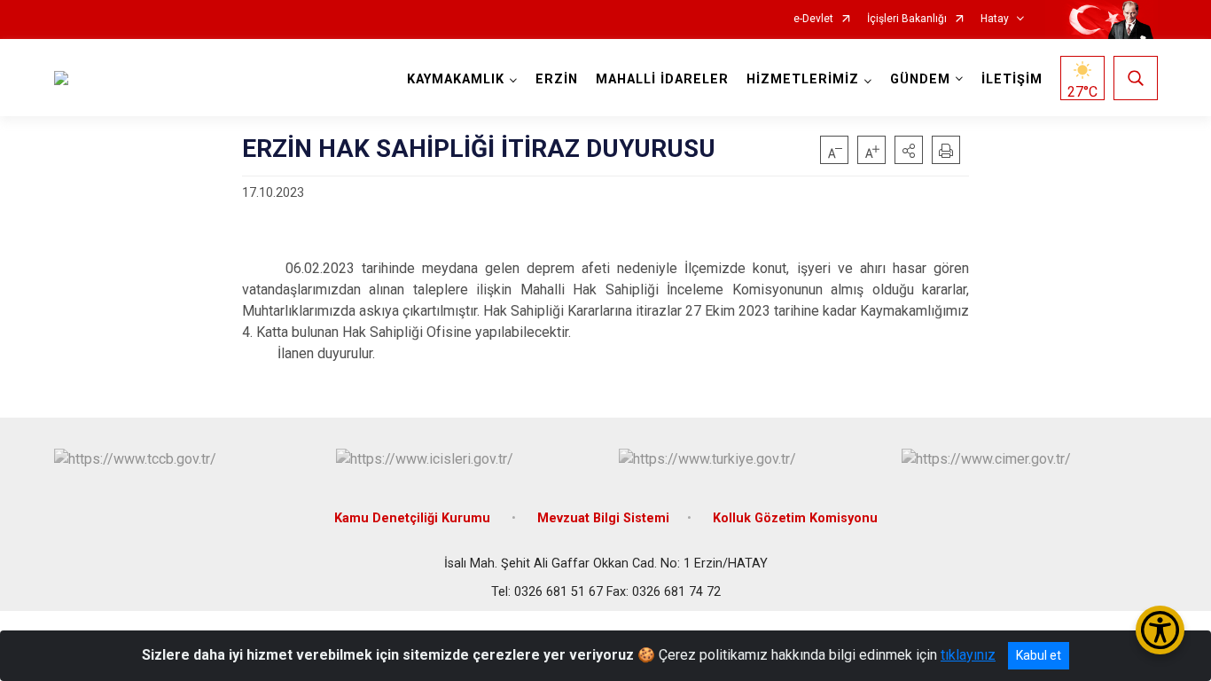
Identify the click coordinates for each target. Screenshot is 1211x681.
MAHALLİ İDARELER (662, 79)
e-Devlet (813, 19)
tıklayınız (968, 654)
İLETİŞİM (1012, 79)
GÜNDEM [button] (920, 79)
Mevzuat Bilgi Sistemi (603, 518)
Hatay (995, 19)
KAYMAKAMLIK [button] (455, 79)
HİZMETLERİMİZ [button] (802, 79)
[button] (909, 150)
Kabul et (1038, 655)
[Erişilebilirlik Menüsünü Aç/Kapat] (1160, 630)
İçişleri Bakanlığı (907, 19)
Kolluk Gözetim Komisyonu (795, 518)
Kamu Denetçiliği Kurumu (414, 518)
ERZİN (556, 79)
